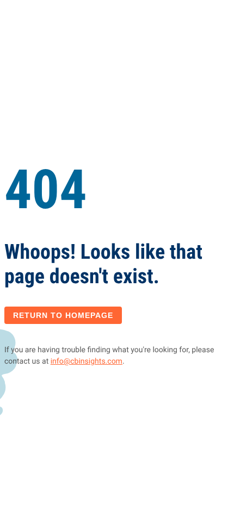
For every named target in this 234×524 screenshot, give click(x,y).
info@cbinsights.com (86, 361)
